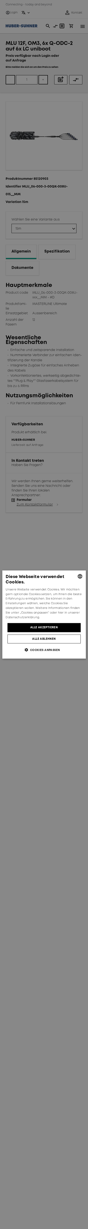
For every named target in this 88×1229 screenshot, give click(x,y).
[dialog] (44, 615)
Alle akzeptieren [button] (44, 627)
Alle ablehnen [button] (44, 639)
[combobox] (80, 576)
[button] (44, 650)
